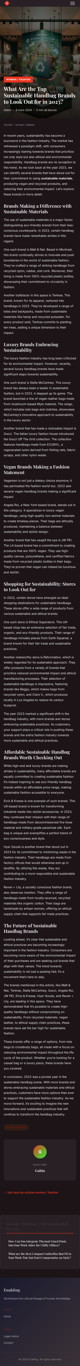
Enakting (12, 1289)
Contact (8, 1342)
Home (7, 1316)
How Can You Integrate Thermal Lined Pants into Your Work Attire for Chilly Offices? (37, 1243)
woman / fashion (18, 79)
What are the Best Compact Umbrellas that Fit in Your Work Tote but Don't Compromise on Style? (39, 1255)
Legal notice (11, 1336)
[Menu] (72, 3)
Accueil (8, 124)
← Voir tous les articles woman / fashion (31, 1192)
